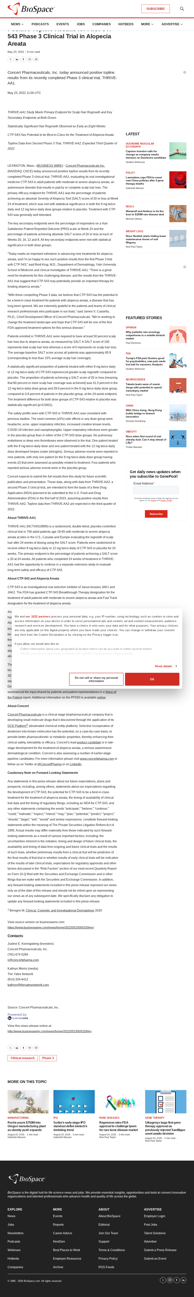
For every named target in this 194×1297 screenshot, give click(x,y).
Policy (130, 172)
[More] (22, 24)
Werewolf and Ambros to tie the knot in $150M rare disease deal (145, 213)
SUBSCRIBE (155, 8)
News (15, 24)
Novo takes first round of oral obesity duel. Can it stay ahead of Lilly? (146, 439)
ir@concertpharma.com (23, 960)
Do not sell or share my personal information (96, 679)
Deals (130, 206)
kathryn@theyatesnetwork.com (28, 984)
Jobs (81, 24)
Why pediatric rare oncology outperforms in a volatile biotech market (145, 335)
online (101, 697)
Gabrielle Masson (135, 188)
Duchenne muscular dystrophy (140, 145)
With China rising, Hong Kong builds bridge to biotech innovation (144, 413)
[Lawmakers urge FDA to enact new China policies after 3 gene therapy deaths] (177, 179)
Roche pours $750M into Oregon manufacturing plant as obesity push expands (27, 1126)
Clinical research (23, 1058)
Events (62, 24)
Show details (163, 666)
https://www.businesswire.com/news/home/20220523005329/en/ (51, 927)
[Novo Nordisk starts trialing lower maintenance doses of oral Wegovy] (177, 238)
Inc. (102, 165)
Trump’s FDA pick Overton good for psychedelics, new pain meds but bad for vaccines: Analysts (146, 361)
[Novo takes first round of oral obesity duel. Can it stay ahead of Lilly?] (177, 438)
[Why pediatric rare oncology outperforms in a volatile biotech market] (177, 334)
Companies (101, 24)
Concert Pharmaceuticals (82, 165)
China (129, 405)
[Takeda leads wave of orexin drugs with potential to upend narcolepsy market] (177, 386)
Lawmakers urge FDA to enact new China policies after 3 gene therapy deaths (145, 180)
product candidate (89, 742)
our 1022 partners (38, 616)
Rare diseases (109, 1117)
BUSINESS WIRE (50, 165)
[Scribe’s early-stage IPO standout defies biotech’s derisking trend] (74, 1101)
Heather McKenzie (135, 162)
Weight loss (134, 231)
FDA (128, 353)
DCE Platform (18, 726)
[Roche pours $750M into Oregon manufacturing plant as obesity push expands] (28, 1101)
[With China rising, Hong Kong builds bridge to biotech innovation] (177, 412)
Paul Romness (133, 343)
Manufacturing (18, 1117)
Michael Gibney (134, 219)
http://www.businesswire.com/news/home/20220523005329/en (50, 1031)
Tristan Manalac (134, 447)
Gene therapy (155, 1117)
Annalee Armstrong (136, 421)
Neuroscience (136, 379)
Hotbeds (126, 24)
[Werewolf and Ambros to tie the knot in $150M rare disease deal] (177, 213)
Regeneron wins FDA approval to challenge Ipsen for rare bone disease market (118, 1126)
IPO (55, 1117)
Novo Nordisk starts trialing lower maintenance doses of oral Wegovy (146, 239)
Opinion (131, 327)
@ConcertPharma (49, 764)
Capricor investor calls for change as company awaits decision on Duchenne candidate (146, 154)
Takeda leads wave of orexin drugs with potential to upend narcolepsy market (144, 387)
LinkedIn (75, 764)
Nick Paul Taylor (134, 246)
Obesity (131, 431)
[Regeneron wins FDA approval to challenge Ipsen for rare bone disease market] (120, 1101)
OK (152, 679)
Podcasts (40, 24)
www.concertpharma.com (97, 758)
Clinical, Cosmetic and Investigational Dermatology (60, 910)
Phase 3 (48, 1058)
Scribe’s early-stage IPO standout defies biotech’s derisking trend (70, 1126)
